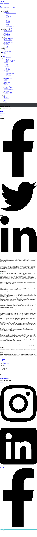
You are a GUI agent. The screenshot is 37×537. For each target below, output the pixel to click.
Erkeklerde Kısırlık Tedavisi (8, 31)
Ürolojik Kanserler (6, 18)
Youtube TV (6, 10)
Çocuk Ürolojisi (6, 70)
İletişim (5, 53)
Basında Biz (5, 54)
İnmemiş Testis (6, 36)
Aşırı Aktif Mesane (6, 50)
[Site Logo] (7, 7)
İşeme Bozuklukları (8, 27)
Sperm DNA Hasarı (7, 35)
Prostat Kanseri (8, 19)
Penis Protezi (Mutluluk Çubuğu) (8, 42)
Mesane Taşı (7, 17)
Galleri (5, 101)
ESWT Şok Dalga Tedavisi (8, 92)
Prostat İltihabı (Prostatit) (9, 61)
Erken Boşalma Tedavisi (7, 39)
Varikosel (5, 83)
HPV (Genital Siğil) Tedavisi (8, 40)
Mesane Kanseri (8, 20)
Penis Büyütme (6, 43)
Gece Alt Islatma (8, 74)
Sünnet (7, 23)
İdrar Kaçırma (6, 97)
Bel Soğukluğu (6, 88)
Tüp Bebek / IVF (6, 33)
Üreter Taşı (7, 15)
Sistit (4, 49)
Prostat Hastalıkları (6, 12)
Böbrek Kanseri (8, 21)
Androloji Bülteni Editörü (7, 9)
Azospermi (5, 79)
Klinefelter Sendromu (7, 34)
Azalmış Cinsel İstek (7, 47)
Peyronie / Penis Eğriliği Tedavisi (8, 41)
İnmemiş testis (8, 24)
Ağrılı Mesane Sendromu (7, 51)
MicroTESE (5, 32)
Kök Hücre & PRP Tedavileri (8, 45)
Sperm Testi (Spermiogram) (8, 30)
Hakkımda (3, 56)
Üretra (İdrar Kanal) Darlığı (8, 28)
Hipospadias (7, 25)
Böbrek (7, 65)
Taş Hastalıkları (6, 14)
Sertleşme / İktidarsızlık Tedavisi (8, 38)
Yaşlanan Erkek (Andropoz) (8, 46)
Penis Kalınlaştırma (6, 44)
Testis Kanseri (8, 22)
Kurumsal (3, 52)
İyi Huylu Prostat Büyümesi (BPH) (11, 13)
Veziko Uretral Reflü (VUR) (10, 26)
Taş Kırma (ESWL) (8, 16)
